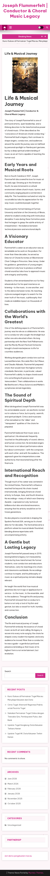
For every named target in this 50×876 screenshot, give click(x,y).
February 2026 (14, 789)
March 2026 (13, 784)
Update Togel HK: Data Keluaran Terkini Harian (25, 735)
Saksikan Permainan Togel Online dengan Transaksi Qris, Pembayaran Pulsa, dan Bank (26, 716)
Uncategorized (14, 825)
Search (8, 671)
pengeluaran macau (23, 856)
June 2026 (12, 778)
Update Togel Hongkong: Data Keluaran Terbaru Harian (25, 727)
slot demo (9, 856)
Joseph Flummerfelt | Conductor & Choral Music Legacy (25, 11)
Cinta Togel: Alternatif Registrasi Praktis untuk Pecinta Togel (25, 706)
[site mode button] (40, 27)
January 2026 (14, 793)
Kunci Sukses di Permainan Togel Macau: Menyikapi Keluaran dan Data (25, 43)
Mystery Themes (36, 873)
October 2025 (14, 803)
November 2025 (15, 798)
